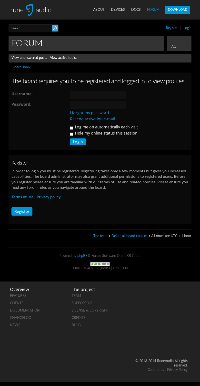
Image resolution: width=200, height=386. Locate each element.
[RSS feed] (184, 328)
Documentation (25, 310)
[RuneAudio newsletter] (184, 345)
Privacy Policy (177, 370)
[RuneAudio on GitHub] (165, 295)
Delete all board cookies (129, 236)
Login (187, 28)
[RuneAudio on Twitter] (165, 312)
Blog (76, 325)
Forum (153, 9)
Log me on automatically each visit (106, 127)
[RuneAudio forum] (165, 328)
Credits (79, 318)
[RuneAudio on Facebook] (184, 295)
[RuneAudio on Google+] (184, 312)
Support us (82, 303)
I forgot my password (89, 112)
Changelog (20, 318)
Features (18, 296)
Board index (21, 67)
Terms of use (22, 197)
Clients (16, 303)
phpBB (82, 256)
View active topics (63, 58)
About (99, 9)
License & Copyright (90, 310)
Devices (118, 9)
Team (76, 296)
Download (177, 9)
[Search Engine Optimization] (100, 264)
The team (100, 236)
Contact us (156, 370)
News (15, 325)
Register (172, 28)
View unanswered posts (29, 58)
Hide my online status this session (106, 133)
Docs (136, 9)
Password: (21, 104)
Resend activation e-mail (92, 119)
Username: (22, 93)
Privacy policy (48, 197)
